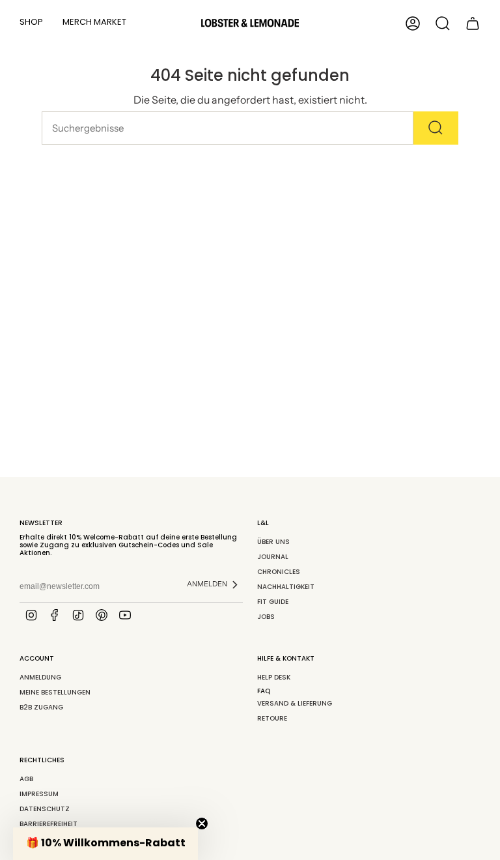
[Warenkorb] (473, 23)
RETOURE (272, 718)
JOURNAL (272, 557)
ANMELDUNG (40, 677)
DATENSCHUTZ (45, 809)
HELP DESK (273, 677)
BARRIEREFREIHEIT (48, 824)
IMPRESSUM (39, 794)
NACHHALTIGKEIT (285, 587)
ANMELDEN (207, 583)
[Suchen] (435, 128)
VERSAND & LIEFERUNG (294, 703)
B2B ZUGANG (41, 707)
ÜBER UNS (273, 542)
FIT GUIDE (272, 602)
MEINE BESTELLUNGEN (55, 692)
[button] (31, 23)
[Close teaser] (201, 823)
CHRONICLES (278, 572)
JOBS (266, 617)
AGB (26, 779)
